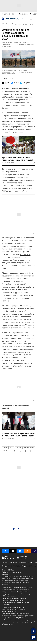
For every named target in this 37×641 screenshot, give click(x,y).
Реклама (17, 566)
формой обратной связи (26, 615)
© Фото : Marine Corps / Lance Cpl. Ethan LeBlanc (15, 70)
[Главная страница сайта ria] (12, 18)
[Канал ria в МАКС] (5, 551)
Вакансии (5, 574)
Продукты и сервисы (29, 566)
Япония (18, 447)
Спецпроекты (7, 566)
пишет (24, 105)
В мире (5, 447)
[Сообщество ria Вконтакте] (20, 551)
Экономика (23, 563)
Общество (13, 563)
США (11, 447)
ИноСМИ (5, 408)
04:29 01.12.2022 (7, 23)
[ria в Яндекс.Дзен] (12, 551)
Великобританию (16, 118)
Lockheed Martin (29, 447)
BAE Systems (25, 254)
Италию (27, 118)
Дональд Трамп (19, 451)
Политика (5, 563)
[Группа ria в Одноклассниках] (27, 551)
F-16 (25, 191)
